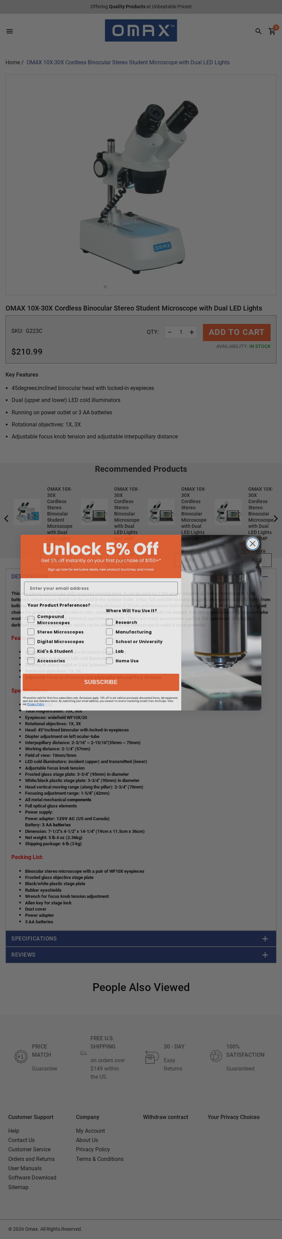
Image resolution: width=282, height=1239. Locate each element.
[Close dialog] (253, 540)
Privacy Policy (35, 701)
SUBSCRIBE (101, 679)
